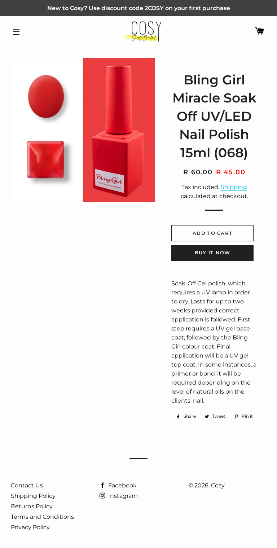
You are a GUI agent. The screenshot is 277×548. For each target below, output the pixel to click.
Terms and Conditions (42, 516)
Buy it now (212, 252)
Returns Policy (32, 506)
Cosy (218, 485)
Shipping (234, 187)
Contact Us (27, 485)
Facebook (122, 485)
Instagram (122, 495)
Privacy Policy (30, 527)
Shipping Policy (33, 495)
